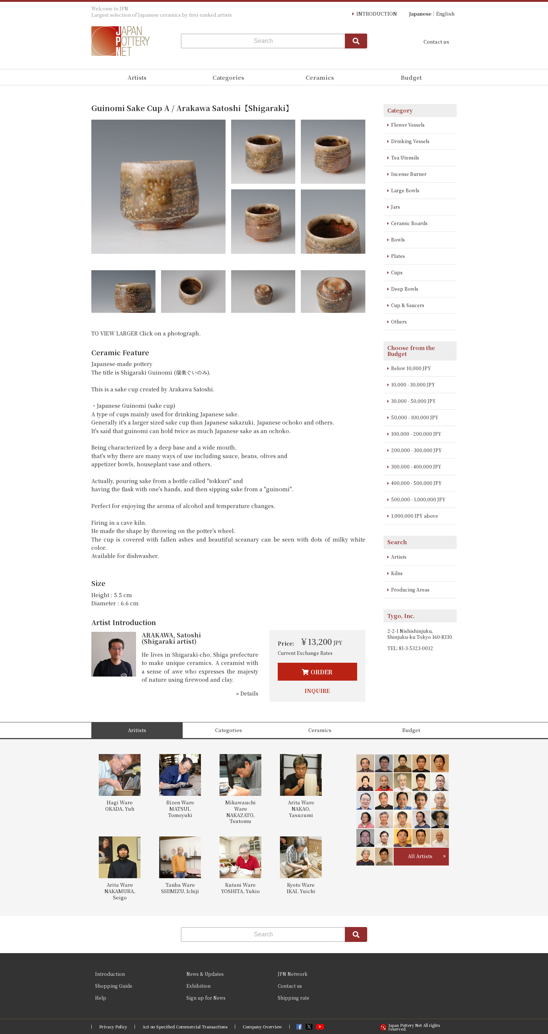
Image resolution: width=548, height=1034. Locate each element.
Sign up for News (206, 997)
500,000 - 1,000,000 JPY (418, 499)
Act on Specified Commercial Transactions (184, 1027)
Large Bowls (405, 190)
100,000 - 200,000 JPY (416, 434)
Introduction (110, 974)
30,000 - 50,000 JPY (413, 401)
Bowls (398, 239)
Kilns (397, 573)
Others (399, 321)
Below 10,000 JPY (411, 368)
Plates (398, 256)
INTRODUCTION (376, 13)
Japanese (420, 13)
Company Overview (262, 1027)
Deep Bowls (404, 289)
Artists (398, 557)
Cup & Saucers (407, 305)
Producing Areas (410, 589)
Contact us (436, 41)
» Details (247, 693)
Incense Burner (408, 174)
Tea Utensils (405, 157)
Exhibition (198, 986)
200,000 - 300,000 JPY (416, 450)
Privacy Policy (113, 1027)
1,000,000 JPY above (414, 516)
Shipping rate (293, 997)
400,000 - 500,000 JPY (416, 483)
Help (100, 997)
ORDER (322, 672)
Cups (397, 272)
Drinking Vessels (410, 141)
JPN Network (293, 974)
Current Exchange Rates (305, 653)
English (445, 13)
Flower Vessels (408, 125)
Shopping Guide (113, 986)
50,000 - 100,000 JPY (414, 417)
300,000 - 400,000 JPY (416, 466)
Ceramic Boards (409, 223)
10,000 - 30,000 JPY (413, 384)
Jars (395, 207)
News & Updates (205, 974)
